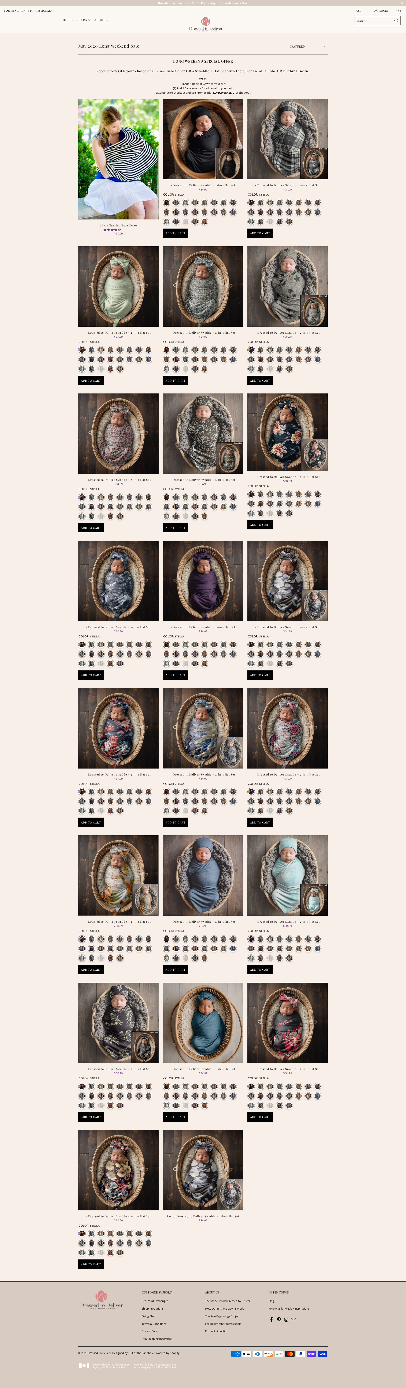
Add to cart (175, 233)
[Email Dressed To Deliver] (294, 1319)
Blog (271, 1301)
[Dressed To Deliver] (205, 24)
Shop (65, 20)
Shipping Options (152, 1308)
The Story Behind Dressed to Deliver (227, 1301)
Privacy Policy (150, 1331)
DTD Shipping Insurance (157, 1339)
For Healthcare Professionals (223, 1324)
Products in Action (216, 1331)
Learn (82, 20)
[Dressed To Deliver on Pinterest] (279, 1319)
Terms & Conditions (154, 1324)
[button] (112, 230)
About (100, 20)
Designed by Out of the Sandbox (132, 1353)
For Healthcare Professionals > (29, 10)
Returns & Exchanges (155, 1301)
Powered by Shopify (167, 1353)
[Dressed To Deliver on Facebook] (272, 1319)
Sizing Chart (149, 1316)
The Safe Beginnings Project (222, 1316)
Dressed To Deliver (99, 1353)
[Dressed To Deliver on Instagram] (286, 1319)
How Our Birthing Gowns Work (224, 1308)
